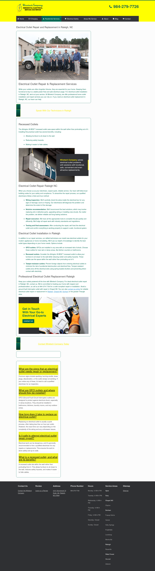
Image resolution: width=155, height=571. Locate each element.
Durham (65, 291)
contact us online (74, 289)
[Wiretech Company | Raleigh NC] (29, 8)
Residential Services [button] (52, 19)
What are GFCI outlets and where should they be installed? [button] (37, 391)
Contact (128, 19)
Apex (107, 491)
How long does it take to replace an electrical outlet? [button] (38, 415)
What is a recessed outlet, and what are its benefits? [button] (38, 458)
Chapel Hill (58, 291)
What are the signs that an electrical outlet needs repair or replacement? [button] (38, 370)
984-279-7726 (125, 6)
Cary (107, 495)
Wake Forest (109, 554)
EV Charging (33, 19)
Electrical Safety (73, 19)
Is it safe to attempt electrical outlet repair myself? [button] (38, 437)
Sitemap (125, 491)
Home (22, 19)
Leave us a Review (41, 491)
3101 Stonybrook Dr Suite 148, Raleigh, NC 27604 (59, 493)
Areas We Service (90, 19)
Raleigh (50, 291)
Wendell (108, 559)
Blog (116, 19)
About (106, 19)
